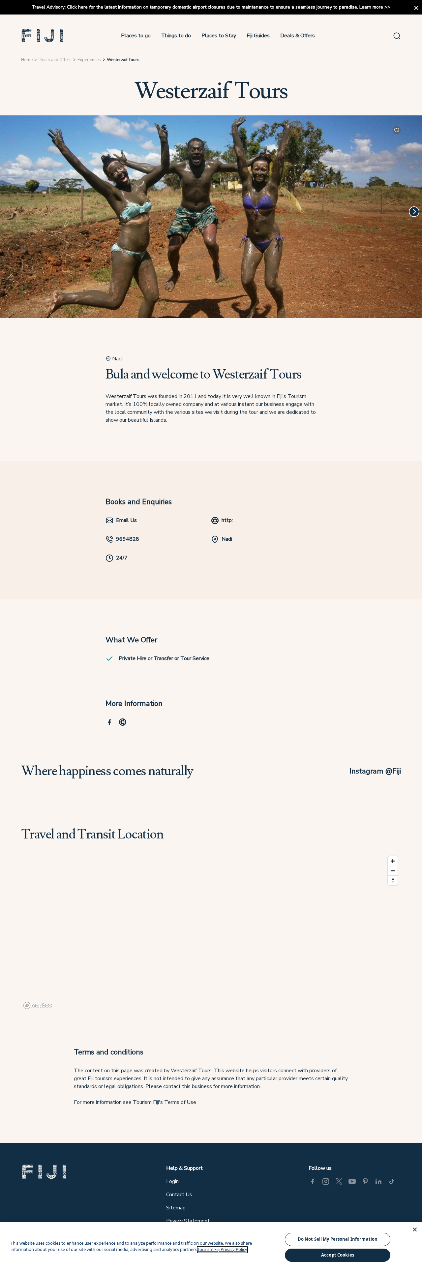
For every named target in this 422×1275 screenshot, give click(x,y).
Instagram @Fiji (375, 771)
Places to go (136, 35)
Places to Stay (218, 35)
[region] (211, 932)
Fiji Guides (258, 35)
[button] (42, 36)
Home (27, 60)
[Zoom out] (393, 870)
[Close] (414, 1229)
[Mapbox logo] (37, 1005)
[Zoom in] (393, 861)
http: (227, 520)
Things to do (176, 35)
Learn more (371, 7)
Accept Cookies (337, 1255)
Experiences (89, 60)
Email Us (126, 520)
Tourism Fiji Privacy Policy (222, 1250)
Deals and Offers (55, 60)
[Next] (414, 211)
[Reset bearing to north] (393, 880)
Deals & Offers (297, 35)
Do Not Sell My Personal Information (338, 1239)
